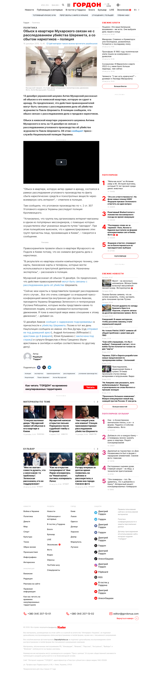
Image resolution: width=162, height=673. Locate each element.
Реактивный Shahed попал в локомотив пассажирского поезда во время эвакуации (121, 214)
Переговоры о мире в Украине (74, 15)
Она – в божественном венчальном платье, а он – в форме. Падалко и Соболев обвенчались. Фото (121, 423)
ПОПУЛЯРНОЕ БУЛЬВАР (115, 413)
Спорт (26, 531)
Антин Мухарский (59, 377)
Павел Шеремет (43, 377)
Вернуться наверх (125, 618)
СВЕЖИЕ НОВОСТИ (113, 273)
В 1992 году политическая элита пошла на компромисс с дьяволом (120, 54)
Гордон (26, 23)
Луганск (74, 547)
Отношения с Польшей (102, 15)
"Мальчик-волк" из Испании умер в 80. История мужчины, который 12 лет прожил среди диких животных (122, 185)
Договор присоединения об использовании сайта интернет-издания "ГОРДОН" (128, 535)
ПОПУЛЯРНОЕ (110, 175)
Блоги (92, 10)
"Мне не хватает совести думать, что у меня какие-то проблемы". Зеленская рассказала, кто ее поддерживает (34, 475)
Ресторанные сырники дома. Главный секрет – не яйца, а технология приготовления (121, 468)
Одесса (74, 521)
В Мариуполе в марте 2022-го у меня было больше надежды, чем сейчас (118, 66)
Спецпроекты (53, 570)
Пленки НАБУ (123, 15)
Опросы (51, 560)
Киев (73, 511)
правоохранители (53, 373)
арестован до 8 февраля (37, 336)
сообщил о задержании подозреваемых (69, 321)
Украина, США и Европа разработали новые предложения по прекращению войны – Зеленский (120, 357)
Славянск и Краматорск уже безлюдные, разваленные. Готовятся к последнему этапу (118, 41)
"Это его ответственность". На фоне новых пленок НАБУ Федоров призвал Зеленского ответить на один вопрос (122, 200)
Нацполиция (29, 377)
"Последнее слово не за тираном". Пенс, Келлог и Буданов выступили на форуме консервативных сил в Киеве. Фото (122, 230)
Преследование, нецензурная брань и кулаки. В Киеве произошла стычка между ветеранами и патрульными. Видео (118, 371)
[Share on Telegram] (49, 368)
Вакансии (27, 573)
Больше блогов (120, 86)
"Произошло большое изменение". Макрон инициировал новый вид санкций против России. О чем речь (119, 398)
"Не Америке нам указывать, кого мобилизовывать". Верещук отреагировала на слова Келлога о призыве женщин (118, 386)
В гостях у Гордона (76, 10)
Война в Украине (31, 511)
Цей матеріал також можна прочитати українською (73, 43)
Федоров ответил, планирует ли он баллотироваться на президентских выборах (122, 245)
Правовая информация (29, 590)
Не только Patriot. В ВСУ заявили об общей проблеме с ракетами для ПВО (119, 332)
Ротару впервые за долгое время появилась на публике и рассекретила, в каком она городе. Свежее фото (85, 475)
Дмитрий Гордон (103, 512)
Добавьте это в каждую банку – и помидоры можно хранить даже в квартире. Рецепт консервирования (123, 439)
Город (73, 506)
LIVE (111, 10)
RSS (100, 577)
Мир (25, 526)
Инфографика (29, 557)
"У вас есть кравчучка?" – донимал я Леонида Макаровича (119, 77)
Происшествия (30, 552)
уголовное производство (88, 373)
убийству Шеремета (53, 325)
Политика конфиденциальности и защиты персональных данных (127, 523)
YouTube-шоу (53, 565)
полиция (28, 373)
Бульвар (102, 10)
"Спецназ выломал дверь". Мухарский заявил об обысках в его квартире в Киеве (34, 425)
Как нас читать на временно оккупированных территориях (31, 600)
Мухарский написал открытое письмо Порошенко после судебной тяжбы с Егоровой (60, 425)
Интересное (29, 562)
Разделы (50, 506)
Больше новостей (120, 407)
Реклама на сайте (31, 584)
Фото (49, 549)
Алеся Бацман (105, 558)
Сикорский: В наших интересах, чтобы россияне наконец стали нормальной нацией (117, 321)
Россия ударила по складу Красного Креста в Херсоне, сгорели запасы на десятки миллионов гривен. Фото (119, 309)
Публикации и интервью (50, 10)
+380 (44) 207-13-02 (82, 613)
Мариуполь (76, 542)
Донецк (74, 526)
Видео (50, 555)
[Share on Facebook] (39, 368)
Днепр (73, 537)
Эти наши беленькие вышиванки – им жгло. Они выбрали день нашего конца (119, 29)
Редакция (27, 578)
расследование (69, 373)
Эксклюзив (123, 10)
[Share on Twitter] (44, 368)
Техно (26, 542)
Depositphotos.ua (61, 639)
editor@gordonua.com (126, 613)
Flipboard (103, 572)
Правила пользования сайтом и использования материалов (128, 511)
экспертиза (39, 373)
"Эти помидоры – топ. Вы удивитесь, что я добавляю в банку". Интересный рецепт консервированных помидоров (122, 483)
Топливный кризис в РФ (44, 15)
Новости (29, 10)
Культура (27, 537)
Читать (90, 387)
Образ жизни (29, 547)
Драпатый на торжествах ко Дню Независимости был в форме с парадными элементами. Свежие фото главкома (123, 454)
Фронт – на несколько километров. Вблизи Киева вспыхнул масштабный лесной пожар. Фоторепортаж (119, 284)
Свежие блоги (111, 22)
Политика (36, 23)
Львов (73, 516)
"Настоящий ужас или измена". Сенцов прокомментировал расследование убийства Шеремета (86, 425)
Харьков (75, 531)
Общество (93, 434)
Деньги (26, 521)
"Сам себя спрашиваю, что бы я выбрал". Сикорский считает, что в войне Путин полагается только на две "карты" (118, 345)
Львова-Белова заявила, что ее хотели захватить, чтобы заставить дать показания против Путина (118, 296)
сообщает (77, 131)
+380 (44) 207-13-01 (39, 613)
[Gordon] (87, 5)
